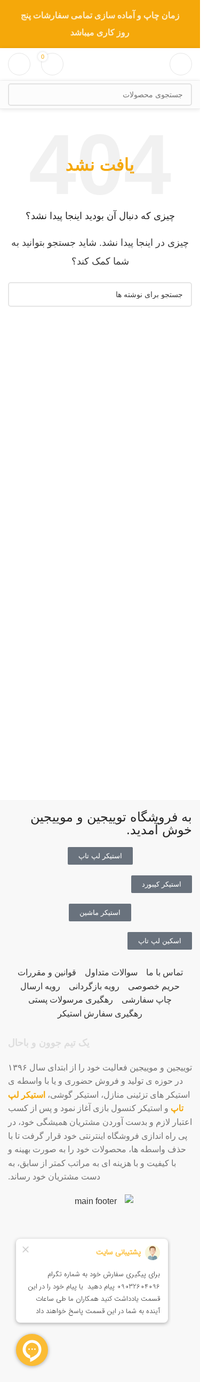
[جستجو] (19, 94)
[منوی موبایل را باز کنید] (180, 64)
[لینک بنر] (100, 24)
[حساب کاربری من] (19, 64)
